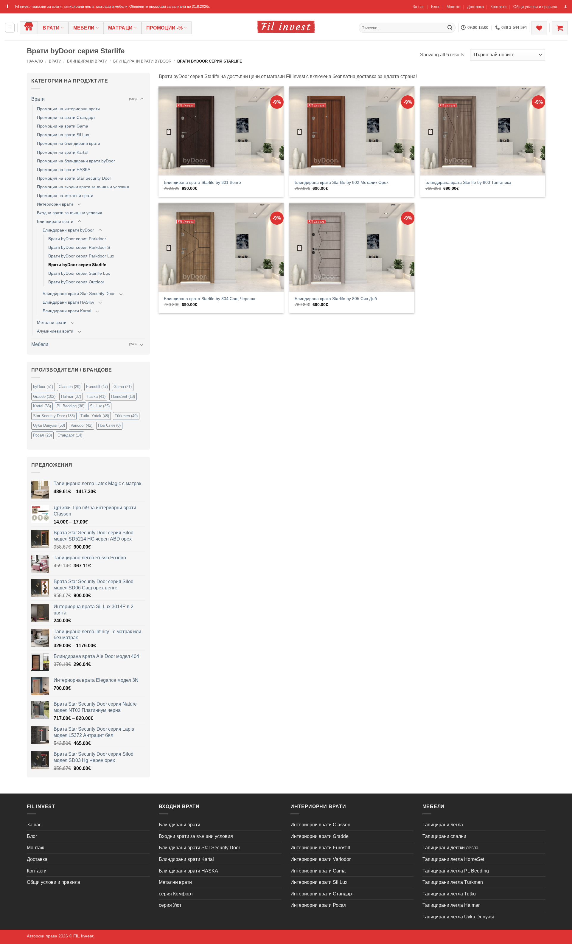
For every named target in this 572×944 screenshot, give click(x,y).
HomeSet (123, 396)
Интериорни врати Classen (320, 824)
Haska (96, 396)
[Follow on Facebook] (7, 6)
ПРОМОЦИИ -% (164, 27)
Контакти (498, 6)
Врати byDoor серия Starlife (77, 264)
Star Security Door (54, 416)
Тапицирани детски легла (450, 847)
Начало (35, 61)
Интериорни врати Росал (318, 905)
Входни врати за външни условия (69, 212)
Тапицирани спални (444, 836)
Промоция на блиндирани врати (68, 143)
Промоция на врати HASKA (63, 169)
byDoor (43, 386)
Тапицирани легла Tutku (449, 893)
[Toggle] (141, 99)
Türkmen (126, 416)
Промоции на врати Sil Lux (63, 134)
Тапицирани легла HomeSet (453, 859)
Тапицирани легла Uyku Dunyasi (458, 916)
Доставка (475, 6)
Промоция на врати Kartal (62, 152)
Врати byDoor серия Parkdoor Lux (81, 256)
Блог (435, 6)
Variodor (81, 425)
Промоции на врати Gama (62, 126)
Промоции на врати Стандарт (66, 117)
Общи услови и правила (535, 6)
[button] (566, 6)
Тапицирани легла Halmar (451, 905)
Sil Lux (100, 406)
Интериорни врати (55, 204)
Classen (69, 386)
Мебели (84, 27)
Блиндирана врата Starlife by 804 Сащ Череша (209, 298)
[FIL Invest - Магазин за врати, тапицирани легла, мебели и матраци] (286, 27)
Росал (42, 435)
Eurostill (97, 386)
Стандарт (69, 435)
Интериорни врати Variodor (320, 859)
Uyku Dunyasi (49, 425)
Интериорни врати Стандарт (322, 893)
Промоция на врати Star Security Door (74, 178)
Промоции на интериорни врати (68, 108)
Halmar (71, 396)
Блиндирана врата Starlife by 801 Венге (202, 182)
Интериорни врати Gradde (319, 836)
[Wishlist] (539, 28)
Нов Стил (109, 425)
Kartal (42, 406)
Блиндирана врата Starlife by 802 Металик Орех (341, 182)
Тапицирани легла (442, 824)
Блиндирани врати (87, 61)
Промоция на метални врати (65, 195)
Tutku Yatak (94, 416)
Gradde (44, 396)
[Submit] (450, 28)
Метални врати (51, 322)
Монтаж (454, 6)
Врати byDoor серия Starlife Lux (79, 273)
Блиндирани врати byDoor (142, 61)
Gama (123, 386)
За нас (419, 6)
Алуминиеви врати (55, 331)
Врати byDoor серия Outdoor (76, 282)
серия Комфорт (176, 893)
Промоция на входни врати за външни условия (83, 186)
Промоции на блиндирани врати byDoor (76, 161)
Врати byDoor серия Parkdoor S (79, 247)
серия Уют (170, 905)
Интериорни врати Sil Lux (318, 882)
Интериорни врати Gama (318, 870)
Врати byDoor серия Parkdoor (77, 238)
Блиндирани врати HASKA (68, 302)
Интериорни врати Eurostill (320, 847)
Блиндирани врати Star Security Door (79, 293)
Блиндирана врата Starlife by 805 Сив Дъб (336, 298)
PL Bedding (70, 406)
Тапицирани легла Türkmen (452, 882)
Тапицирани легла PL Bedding (455, 870)
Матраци (120, 27)
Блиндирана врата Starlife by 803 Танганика (468, 182)
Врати (51, 27)
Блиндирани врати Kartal (67, 310)
